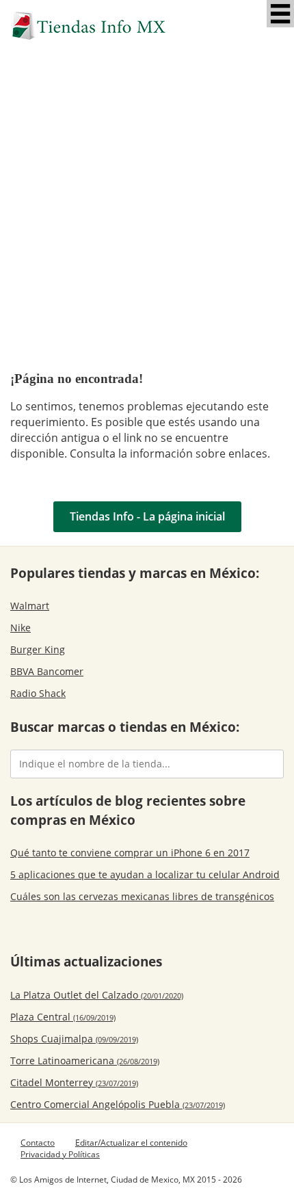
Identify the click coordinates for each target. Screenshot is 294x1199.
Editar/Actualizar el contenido (131, 1142)
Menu (280, 13)
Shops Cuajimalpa (74, 1038)
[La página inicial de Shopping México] (147, 26)
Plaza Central (63, 1016)
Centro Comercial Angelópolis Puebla (117, 1104)
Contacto (38, 1142)
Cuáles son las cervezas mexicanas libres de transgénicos (142, 896)
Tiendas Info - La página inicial (147, 516)
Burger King (37, 649)
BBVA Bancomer (46, 671)
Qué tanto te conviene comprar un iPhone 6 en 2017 (130, 852)
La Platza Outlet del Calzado (96, 994)
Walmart (29, 605)
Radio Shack (38, 693)
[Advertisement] (147, 207)
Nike (20, 627)
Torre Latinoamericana (84, 1060)
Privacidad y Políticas (60, 1154)
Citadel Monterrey (74, 1082)
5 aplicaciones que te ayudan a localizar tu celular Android (145, 874)
